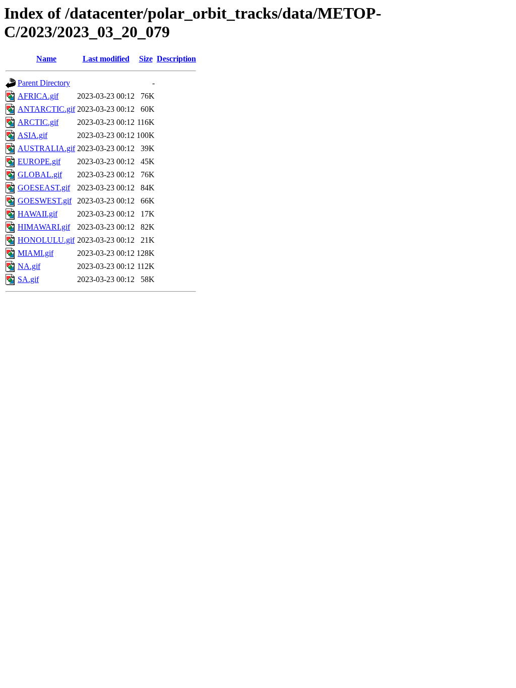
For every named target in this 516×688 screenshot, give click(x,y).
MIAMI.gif (35, 253)
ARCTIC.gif (38, 122)
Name (46, 58)
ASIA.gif (32, 135)
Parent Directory (44, 83)
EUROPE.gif (39, 161)
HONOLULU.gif (46, 240)
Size (146, 58)
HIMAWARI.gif (44, 227)
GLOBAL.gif (40, 174)
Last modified (106, 58)
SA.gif (28, 279)
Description (176, 58)
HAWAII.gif (37, 214)
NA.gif (29, 266)
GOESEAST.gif (44, 187)
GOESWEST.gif (45, 200)
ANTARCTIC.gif (46, 109)
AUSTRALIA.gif (46, 148)
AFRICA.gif (38, 96)
